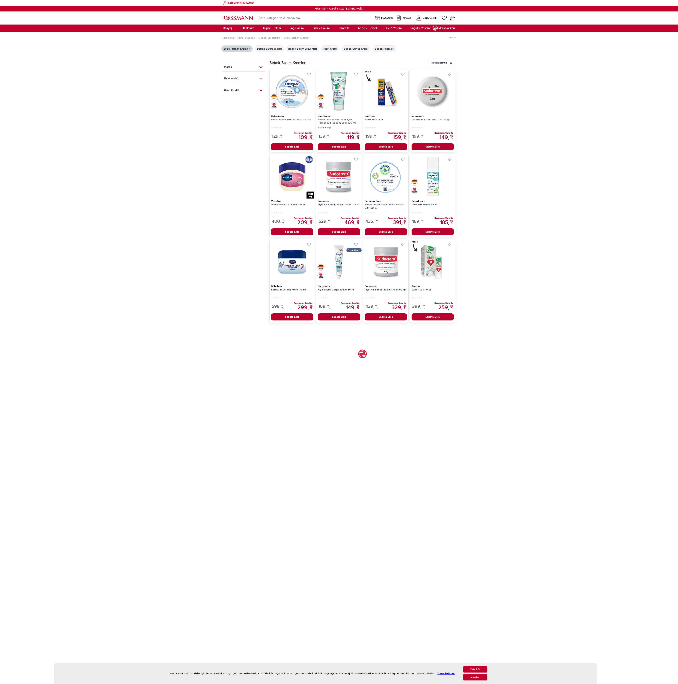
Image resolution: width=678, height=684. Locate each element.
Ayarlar (475, 677)
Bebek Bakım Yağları (269, 49)
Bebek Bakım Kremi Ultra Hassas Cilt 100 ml (384, 206)
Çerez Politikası (446, 673)
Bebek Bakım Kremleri (237, 49)
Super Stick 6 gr (421, 290)
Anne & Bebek (246, 38)
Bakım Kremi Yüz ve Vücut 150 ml (291, 119)
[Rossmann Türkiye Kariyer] (339, 3)
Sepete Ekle (292, 147)
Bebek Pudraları (384, 49)
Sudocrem (418, 116)
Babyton (370, 116)
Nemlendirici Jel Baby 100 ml (288, 204)
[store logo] (238, 18)
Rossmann (228, 38)
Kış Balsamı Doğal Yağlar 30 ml (336, 290)
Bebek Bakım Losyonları (302, 49)
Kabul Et (475, 669)
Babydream (277, 116)
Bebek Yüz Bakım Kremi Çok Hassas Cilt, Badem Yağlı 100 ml (337, 121)
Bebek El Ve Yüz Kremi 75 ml (288, 290)
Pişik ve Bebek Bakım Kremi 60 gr (385, 290)
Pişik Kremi (330, 49)
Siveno (416, 286)
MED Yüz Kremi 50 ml (424, 204)
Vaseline (276, 201)
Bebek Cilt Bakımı (269, 38)
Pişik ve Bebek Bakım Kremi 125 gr (338, 204)
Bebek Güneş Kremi (356, 49)
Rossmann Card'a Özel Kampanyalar (339, 9)
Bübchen (276, 286)
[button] (451, 18)
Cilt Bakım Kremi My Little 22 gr (431, 119)
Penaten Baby (373, 201)
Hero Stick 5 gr (374, 119)
